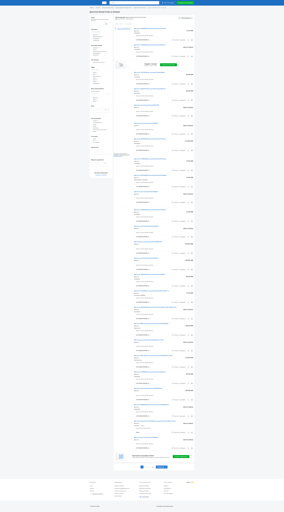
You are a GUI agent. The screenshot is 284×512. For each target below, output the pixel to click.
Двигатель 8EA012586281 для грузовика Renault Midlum (150, 175)
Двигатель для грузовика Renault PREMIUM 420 (148, 241)
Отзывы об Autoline (119, 493)
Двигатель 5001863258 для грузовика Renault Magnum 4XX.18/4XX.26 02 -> (155, 307)
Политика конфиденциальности (122, 488)
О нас (91, 485)
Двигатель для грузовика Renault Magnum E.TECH (149, 340)
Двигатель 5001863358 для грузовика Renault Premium (150, 139)
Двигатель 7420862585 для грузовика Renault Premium (150, 159)
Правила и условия (119, 485)
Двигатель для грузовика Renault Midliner (146, 258)
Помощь (92, 488)
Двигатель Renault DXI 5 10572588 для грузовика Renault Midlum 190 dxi (155, 421)
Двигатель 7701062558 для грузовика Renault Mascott (149, 45)
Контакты (92, 490)
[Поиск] (111, 3)
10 (152, 467)
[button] (188, 40)
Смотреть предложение (181, 456)
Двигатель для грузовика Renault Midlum (146, 123)
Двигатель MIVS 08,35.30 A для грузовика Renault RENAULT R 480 (153, 355)
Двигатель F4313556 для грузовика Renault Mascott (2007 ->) (151, 290)
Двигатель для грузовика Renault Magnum (146, 226)
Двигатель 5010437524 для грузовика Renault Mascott (149, 88)
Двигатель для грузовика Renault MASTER (146, 105)
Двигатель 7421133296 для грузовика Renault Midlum (149, 72)
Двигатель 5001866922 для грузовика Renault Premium (150, 28)
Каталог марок (118, 496)
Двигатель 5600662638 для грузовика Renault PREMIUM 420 (151, 404)
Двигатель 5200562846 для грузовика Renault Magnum (150, 372)
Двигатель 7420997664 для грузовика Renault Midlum (149, 274)
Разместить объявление (168, 64)
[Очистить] (110, 22)
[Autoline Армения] (95, 2)
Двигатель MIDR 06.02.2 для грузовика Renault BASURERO (151, 323)
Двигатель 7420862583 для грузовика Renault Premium (150, 209)
